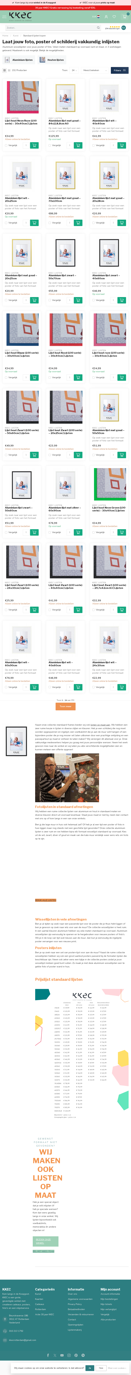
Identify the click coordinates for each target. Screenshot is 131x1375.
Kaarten (39, 1299)
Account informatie (110, 1293)
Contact (72, 1319)
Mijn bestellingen (109, 1299)
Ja (90, 1368)
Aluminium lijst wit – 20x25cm (17, 199)
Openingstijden (75, 1324)
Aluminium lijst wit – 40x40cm (104, 122)
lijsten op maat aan (100, 724)
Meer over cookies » (117, 1368)
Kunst (15, 35)
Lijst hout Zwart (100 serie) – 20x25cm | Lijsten (65, 432)
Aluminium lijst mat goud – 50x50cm (108, 432)
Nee (101, 1368)
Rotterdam (40, 1309)
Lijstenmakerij (75, 1329)
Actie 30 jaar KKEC (44, 1314)
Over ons (72, 1293)
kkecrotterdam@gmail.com (22, 1340)
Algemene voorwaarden (80, 1299)
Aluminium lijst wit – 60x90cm (17, 664)
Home (5, 35)
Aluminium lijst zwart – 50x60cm (19, 509)
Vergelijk (12, 145)
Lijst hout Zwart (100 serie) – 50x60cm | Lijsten (22, 432)
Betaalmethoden (76, 1309)
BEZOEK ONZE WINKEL (43, 1241)
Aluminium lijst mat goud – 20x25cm (21, 277)
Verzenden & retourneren (81, 1314)
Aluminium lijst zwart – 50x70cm (62, 277)
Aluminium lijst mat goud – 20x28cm (108, 199)
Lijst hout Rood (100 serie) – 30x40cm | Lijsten (65, 354)
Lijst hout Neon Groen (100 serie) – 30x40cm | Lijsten (108, 509)
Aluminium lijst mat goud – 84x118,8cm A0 (65, 122)
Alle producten (108, 1319)
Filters (118, 70)
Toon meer (65, 706)
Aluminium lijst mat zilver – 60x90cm (65, 509)
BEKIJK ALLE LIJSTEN (45, 900)
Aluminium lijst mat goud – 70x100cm (65, 199)
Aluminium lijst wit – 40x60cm (61, 664)
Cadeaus (39, 1304)
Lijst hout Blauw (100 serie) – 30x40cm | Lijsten (22, 354)
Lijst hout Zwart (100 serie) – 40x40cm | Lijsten (65, 586)
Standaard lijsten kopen (34, 35)
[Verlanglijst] (114, 16)
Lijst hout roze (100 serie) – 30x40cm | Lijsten (108, 354)
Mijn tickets (106, 1304)
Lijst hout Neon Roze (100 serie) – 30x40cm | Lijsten (21, 122)
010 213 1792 (16, 1331)
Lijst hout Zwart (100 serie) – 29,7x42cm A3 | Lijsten (109, 586)
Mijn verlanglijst (108, 1309)
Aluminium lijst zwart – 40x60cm (106, 277)
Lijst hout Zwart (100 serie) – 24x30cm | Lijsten (22, 586)
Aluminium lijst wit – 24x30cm (104, 664)
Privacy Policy (75, 1304)
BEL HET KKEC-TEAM (43, 1251)
